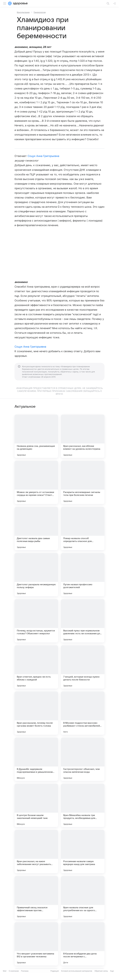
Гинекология (40, 12)
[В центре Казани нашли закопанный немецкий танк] (36, 805)
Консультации (23, 12)
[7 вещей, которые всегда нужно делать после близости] (82, 667)
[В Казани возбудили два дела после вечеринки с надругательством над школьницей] (82, 944)
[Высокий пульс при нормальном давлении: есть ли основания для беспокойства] (82, 620)
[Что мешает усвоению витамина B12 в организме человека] (36, 944)
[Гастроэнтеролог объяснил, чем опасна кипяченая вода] (82, 759)
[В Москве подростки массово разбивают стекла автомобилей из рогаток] (82, 713)
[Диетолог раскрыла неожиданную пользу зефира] (36, 574)
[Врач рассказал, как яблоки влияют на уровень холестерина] (82, 436)
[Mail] (10, 3)
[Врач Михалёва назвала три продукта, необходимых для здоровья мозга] (82, 805)
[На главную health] (20, 3)
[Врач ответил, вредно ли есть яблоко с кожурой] (36, 667)
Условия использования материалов (76, 971)
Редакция (55, 971)
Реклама (24, 971)
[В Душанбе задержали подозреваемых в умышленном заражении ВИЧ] (36, 759)
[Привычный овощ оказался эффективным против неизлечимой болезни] (36, 897)
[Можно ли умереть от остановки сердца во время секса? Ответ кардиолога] (36, 482)
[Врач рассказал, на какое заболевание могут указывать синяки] (36, 851)
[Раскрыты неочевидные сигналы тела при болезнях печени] (82, 482)
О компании (14, 971)
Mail (4, 971)
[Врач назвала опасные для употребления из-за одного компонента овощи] (82, 897)
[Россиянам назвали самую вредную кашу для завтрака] (82, 851)
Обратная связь (101, 971)
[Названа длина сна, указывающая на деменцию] (36, 436)
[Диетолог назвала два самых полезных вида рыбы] (36, 528)
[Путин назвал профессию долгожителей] (82, 574)
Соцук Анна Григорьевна (43, 155)
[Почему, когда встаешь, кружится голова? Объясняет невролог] (36, 620)
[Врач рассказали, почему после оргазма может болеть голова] (36, 713)
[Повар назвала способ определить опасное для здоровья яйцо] (82, 528)
